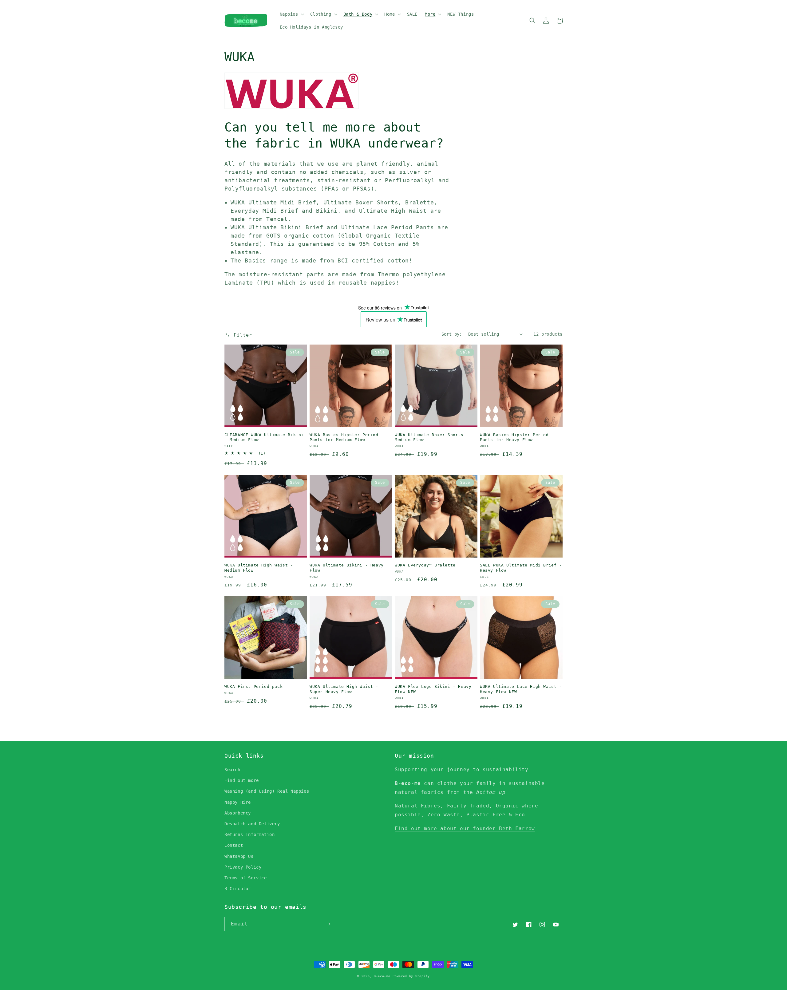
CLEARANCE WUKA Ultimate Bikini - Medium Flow (264, 437)
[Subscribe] (328, 924)
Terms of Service (245, 877)
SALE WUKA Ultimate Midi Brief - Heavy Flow (521, 568)
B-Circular (237, 888)
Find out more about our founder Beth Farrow (465, 828)
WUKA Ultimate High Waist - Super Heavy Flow (344, 689)
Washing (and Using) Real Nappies (266, 791)
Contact (233, 845)
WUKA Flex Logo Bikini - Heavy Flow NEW (433, 689)
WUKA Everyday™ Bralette (425, 565)
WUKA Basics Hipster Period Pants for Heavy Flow (514, 437)
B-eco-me (382, 976)
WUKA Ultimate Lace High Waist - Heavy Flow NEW (521, 689)
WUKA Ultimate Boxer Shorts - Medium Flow (432, 437)
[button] (291, 14)
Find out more (241, 780)
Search (232, 769)
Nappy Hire (237, 802)
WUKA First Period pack (253, 686)
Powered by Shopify (411, 976)
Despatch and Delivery (252, 823)
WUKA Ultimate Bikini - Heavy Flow (347, 568)
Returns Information (249, 834)
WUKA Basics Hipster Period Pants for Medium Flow (344, 437)
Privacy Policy (242, 867)
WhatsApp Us (239, 856)
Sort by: (451, 334)
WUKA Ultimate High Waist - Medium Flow (258, 568)
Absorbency (237, 813)
